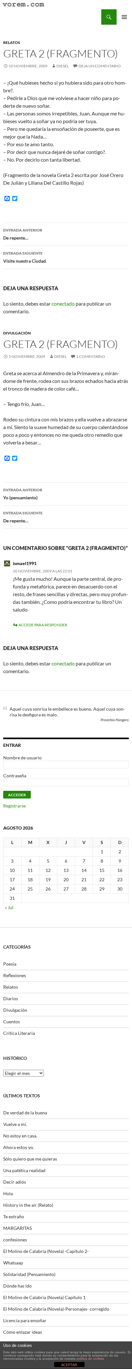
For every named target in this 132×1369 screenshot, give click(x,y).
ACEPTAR (69, 1365)
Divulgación (17, 333)
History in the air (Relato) (28, 1205)
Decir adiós (14, 1182)
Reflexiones (14, 975)
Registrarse (14, 805)
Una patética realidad (24, 1170)
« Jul (9, 907)
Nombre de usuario (22, 757)
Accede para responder (43, 624)
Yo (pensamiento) (22, 493)
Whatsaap (13, 1262)
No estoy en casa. (20, 1135)
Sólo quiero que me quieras (30, 1159)
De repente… (22, 234)
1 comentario (90, 356)
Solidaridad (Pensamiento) (29, 1274)
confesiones (15, 1239)
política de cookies (90, 1358)
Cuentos (11, 1021)
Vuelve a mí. (15, 1124)
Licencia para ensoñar (24, 1320)
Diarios (10, 998)
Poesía (9, 964)
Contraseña (14, 775)
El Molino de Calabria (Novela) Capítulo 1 (44, 1297)
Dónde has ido (17, 1286)
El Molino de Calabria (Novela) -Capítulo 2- (46, 1251)
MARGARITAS (17, 1228)
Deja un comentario (99, 65)
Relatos (11, 42)
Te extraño (13, 1216)
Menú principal (124, 17)
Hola (8, 1193)
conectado (63, 303)
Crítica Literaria (19, 1033)
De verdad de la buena (25, 1112)
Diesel (62, 65)
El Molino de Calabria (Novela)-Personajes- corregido (56, 1309)
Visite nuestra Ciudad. (25, 257)
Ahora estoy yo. (18, 1147)
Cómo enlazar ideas (22, 1332)
